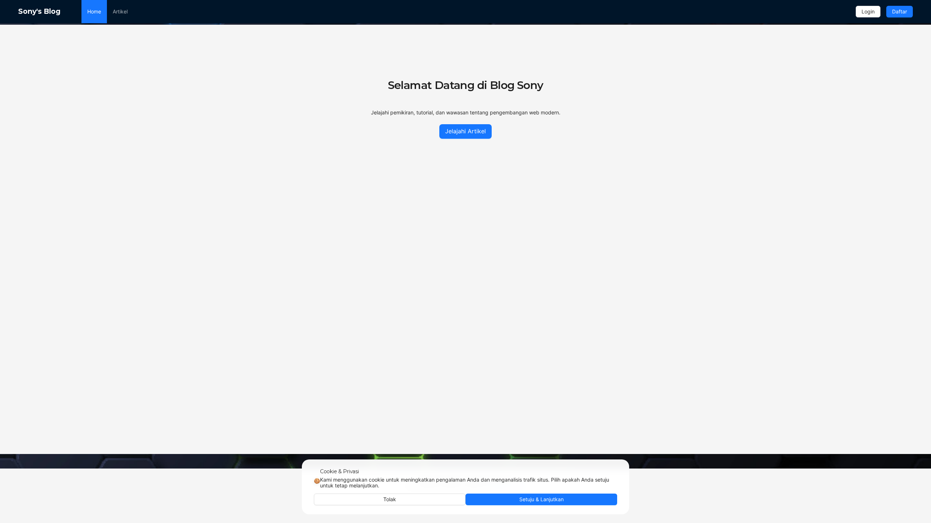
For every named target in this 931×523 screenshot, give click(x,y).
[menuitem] (94, 11)
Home (94, 11)
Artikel (120, 11)
